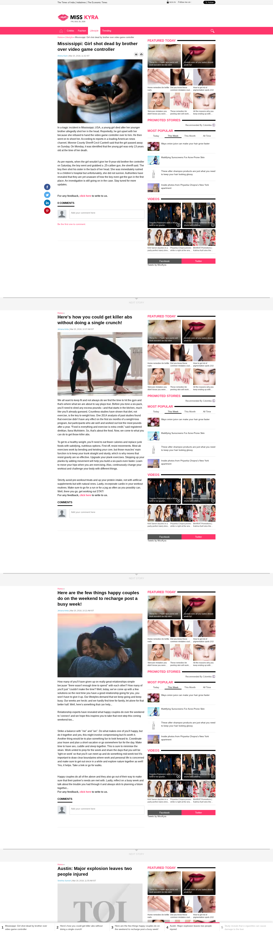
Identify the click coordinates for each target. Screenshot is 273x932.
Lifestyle (94, 30)
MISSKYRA (78, 17)
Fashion (82, 30)
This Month (190, 136)
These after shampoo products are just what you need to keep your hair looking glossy (188, 173)
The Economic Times (97, 2)
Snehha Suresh (64, 881)
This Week (173, 136)
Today (156, 136)
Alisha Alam (63, 56)
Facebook (164, 261)
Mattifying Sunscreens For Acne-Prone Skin (183, 157)
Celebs (70, 30)
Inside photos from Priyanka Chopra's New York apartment (185, 186)
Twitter (198, 261)
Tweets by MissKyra (157, 265)
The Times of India (66, 2)
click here (85, 196)
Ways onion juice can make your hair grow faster (185, 143)
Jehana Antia (63, 329)
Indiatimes (81, 2)
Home (61, 31)
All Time (207, 136)
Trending (106, 30)
